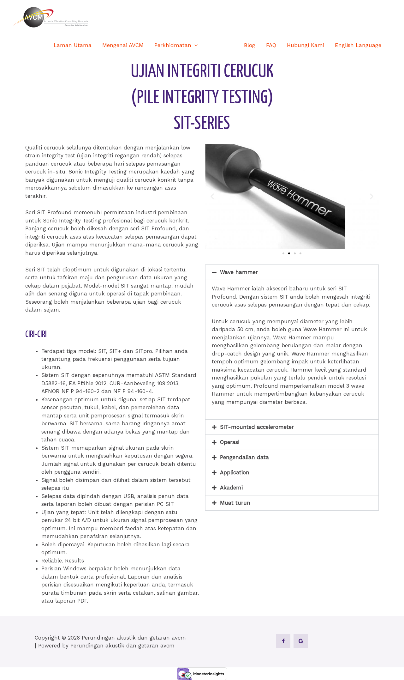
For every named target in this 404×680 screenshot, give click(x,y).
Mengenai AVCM (123, 45)
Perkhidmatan (172, 45)
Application (234, 472)
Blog (249, 45)
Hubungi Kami (305, 45)
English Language (358, 45)
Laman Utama (73, 45)
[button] (390, 45)
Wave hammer (239, 272)
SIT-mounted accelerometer (257, 427)
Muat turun (235, 503)
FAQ (271, 45)
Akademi (231, 487)
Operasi (229, 442)
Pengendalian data (244, 457)
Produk (217, 45)
